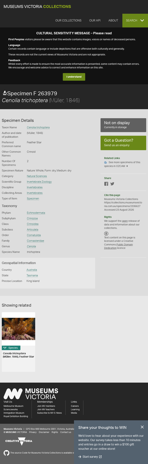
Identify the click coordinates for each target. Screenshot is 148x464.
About (113, 20)
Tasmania (32, 275)
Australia (32, 270)
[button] (135, 20)
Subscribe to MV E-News (49, 413)
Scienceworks (11, 409)
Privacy (32, 432)
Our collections (68, 20)
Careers (75, 406)
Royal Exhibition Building (16, 416)
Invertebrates (35, 187)
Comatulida (34, 235)
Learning (75, 409)
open (125, 221)
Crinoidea (32, 224)
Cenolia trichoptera (38, 127)
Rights (55, 432)
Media (74, 413)
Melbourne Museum (13, 406)
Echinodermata (36, 213)
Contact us (65, 432)
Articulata (32, 229)
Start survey (90, 456)
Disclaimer (44, 432)
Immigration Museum (14, 413)
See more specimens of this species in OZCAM (122, 164)
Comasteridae (35, 240)
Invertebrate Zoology (39, 181)
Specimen (33, 198)
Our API (95, 20)
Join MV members (46, 406)
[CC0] (106, 234)
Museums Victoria (37, 7)
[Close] (142, 428)
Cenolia (31, 246)
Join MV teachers (46, 409)
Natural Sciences (37, 176)
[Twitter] (112, 184)
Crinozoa (32, 218)
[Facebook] (106, 184)
